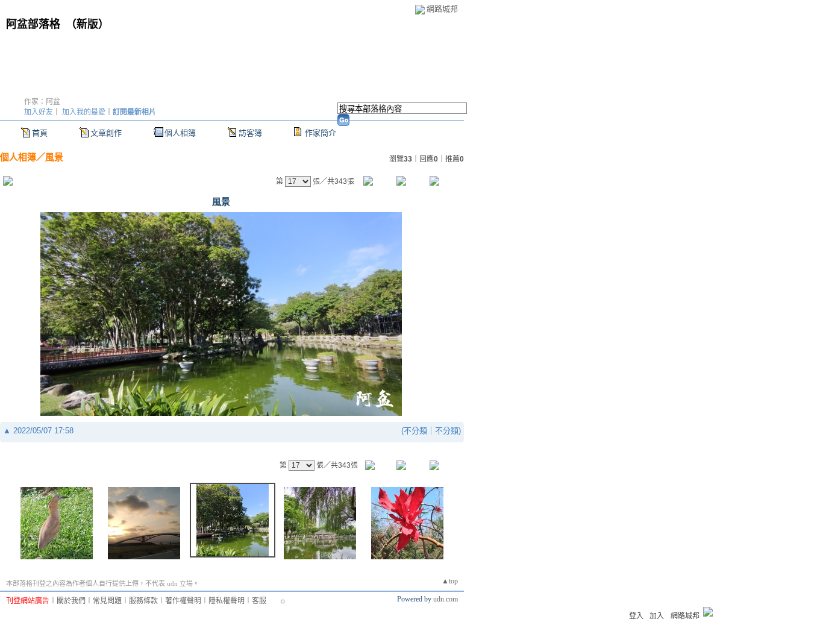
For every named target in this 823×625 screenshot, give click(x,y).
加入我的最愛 (83, 112)
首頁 (40, 132)
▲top (450, 581)
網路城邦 (442, 8)
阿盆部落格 (33, 24)
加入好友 (38, 112)
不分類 (415, 430)
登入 (636, 616)
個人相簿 (180, 132)
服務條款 (143, 601)
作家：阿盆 (42, 102)
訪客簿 (250, 132)
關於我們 (71, 601)
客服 (259, 601)
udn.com (445, 599)
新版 (87, 24)
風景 (54, 157)
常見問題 (107, 601)
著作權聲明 (183, 601)
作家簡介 (320, 132)
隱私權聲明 (226, 601)
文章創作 (106, 132)
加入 (656, 616)
